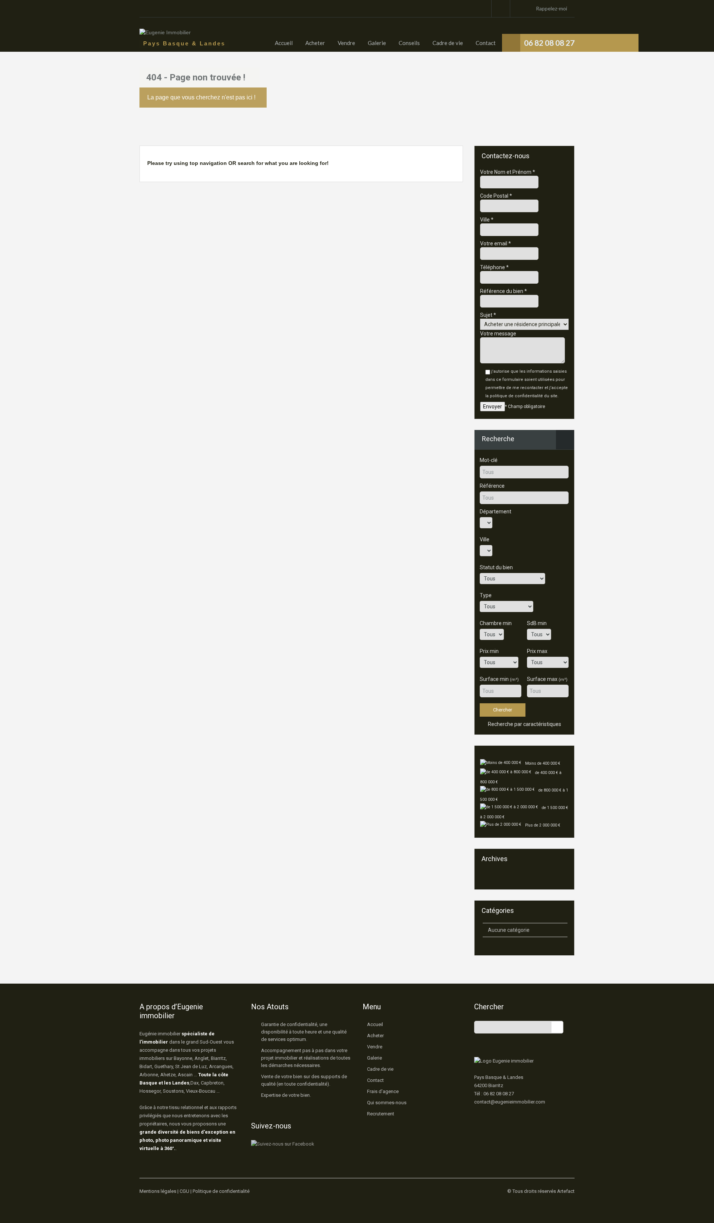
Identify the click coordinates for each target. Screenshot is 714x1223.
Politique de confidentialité (221, 1191)
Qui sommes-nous (386, 1102)
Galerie (377, 42)
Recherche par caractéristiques (524, 724)
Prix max (537, 651)
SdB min (537, 623)
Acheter (315, 42)
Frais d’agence (383, 1091)
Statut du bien (496, 567)
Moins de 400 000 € (542, 763)
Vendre (346, 42)
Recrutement (380, 1114)
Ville (484, 539)
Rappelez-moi (551, 8)
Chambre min (496, 623)
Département (495, 512)
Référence (492, 486)
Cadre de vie (447, 42)
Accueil (284, 42)
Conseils (409, 42)
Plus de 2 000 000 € (542, 825)
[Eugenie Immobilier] (165, 36)
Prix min (489, 651)
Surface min (499, 679)
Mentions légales (157, 1191)
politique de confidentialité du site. (524, 396)
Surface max (547, 679)
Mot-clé (489, 460)
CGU (184, 1191)
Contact (486, 42)
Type (486, 595)
